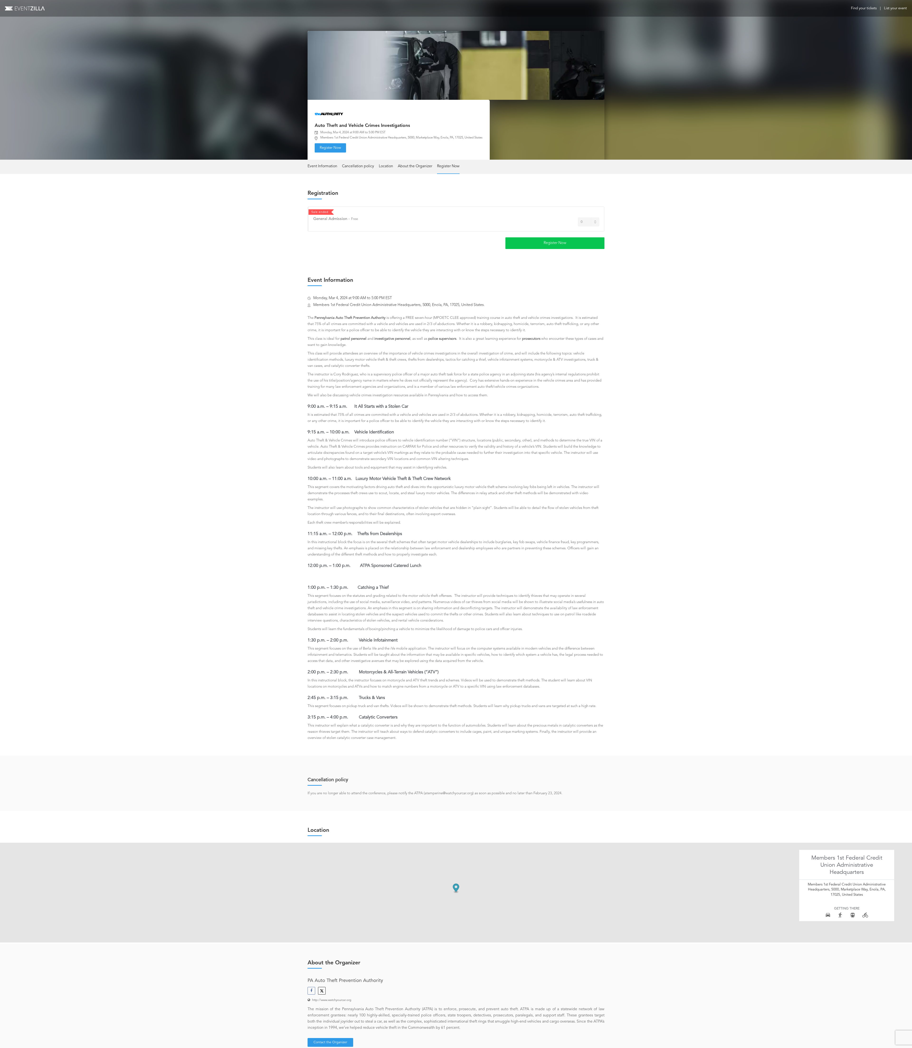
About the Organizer (415, 166)
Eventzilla (25, 8)
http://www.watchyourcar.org (331, 1000)
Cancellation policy (358, 166)
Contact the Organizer (330, 1042)
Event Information (322, 166)
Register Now (330, 148)
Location (386, 166)
